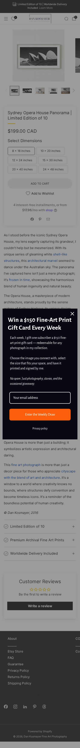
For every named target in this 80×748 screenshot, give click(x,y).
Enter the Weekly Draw (40, 414)
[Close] (72, 314)
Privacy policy (40, 428)
